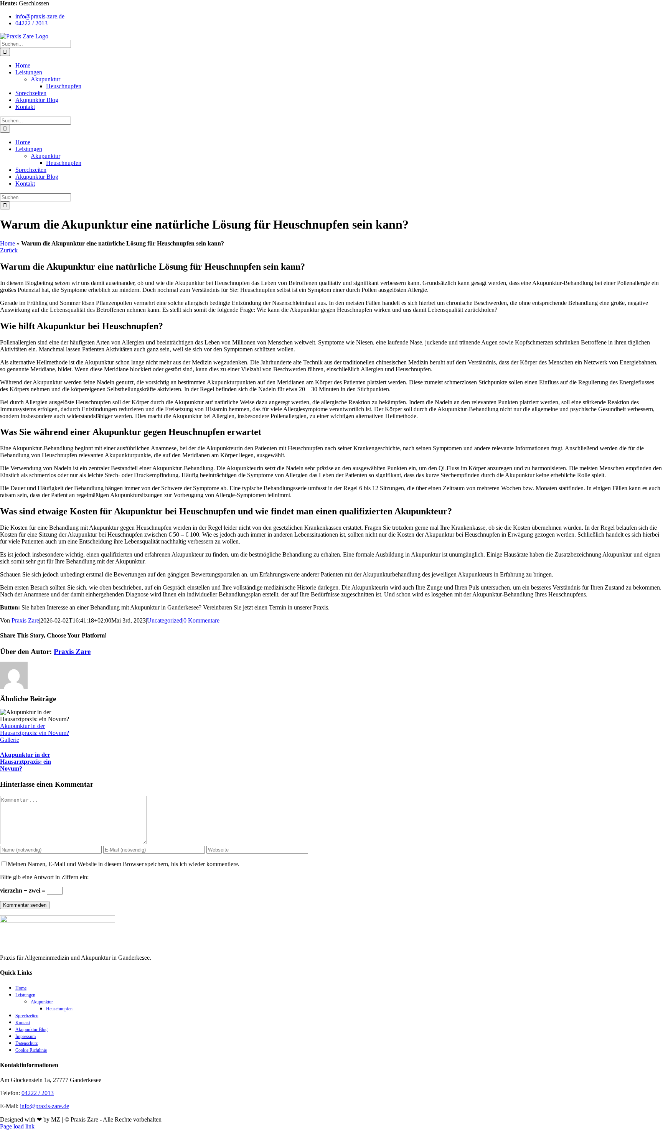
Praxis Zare (25, 620)
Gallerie (9, 739)
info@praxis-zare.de (44, 1106)
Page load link (17, 1126)
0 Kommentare (201, 620)
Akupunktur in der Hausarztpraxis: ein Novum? (34, 729)
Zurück (9, 250)
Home (7, 243)
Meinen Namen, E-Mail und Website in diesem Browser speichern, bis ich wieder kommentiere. (123, 864)
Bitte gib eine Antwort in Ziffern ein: (44, 877)
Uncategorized (164, 620)
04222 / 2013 (37, 1093)
